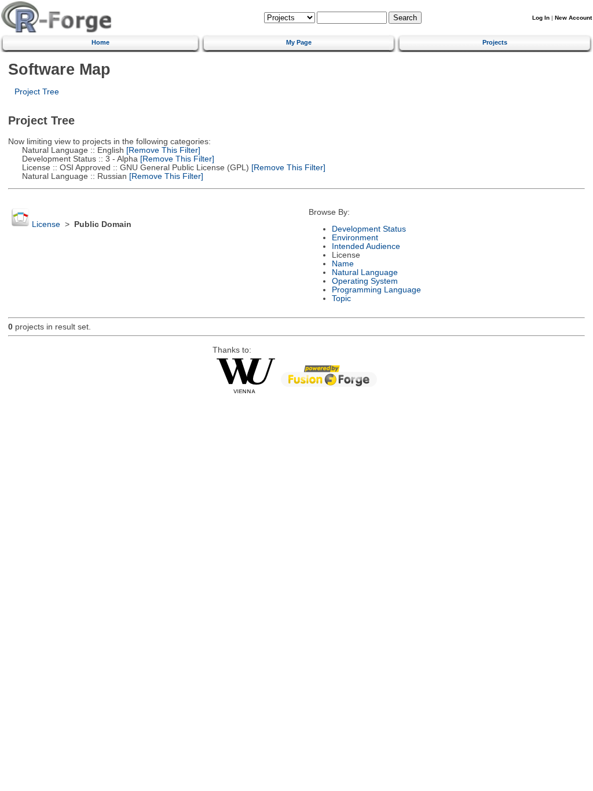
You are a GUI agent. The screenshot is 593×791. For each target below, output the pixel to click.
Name (343, 263)
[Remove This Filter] (162, 150)
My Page (299, 42)
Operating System (365, 281)
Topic (341, 298)
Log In (541, 17)
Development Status (369, 229)
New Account (573, 17)
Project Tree (36, 91)
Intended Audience (366, 246)
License (46, 224)
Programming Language (376, 289)
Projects (494, 42)
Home (100, 42)
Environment (355, 237)
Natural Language (365, 272)
